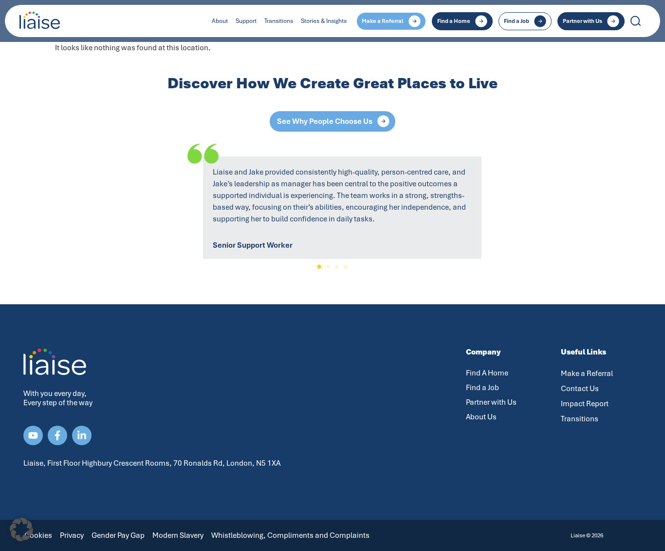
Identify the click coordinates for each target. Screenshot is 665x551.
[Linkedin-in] (82, 435)
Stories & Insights (324, 21)
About (220, 21)
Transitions (278, 21)
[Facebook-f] (57, 435)
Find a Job (482, 388)
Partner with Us (491, 402)
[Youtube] (33, 435)
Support (246, 21)
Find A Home (487, 373)
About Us (481, 417)
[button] (319, 267)
